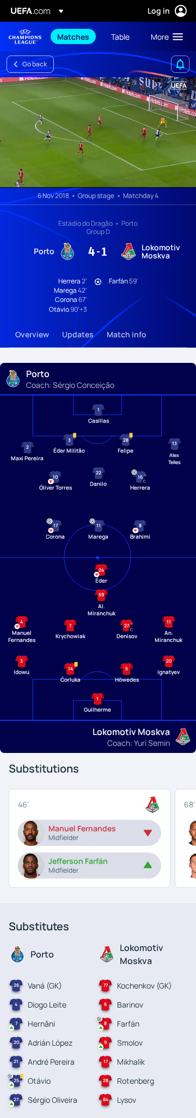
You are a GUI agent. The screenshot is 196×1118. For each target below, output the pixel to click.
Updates (78, 334)
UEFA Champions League (25, 36)
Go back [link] (34, 64)
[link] (73, 36)
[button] (164, 36)
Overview (32, 334)
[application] (98, 132)
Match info (126, 334)
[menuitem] (75, 36)
